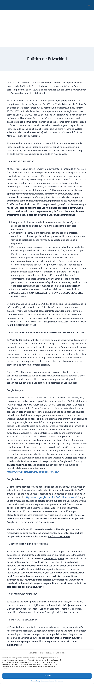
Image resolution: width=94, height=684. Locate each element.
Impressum (59, 681)
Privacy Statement (47, 681)
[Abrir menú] (89, 5)
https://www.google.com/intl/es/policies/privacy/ (33, 472)
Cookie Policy (35, 681)
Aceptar (47, 676)
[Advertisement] (47, 28)
